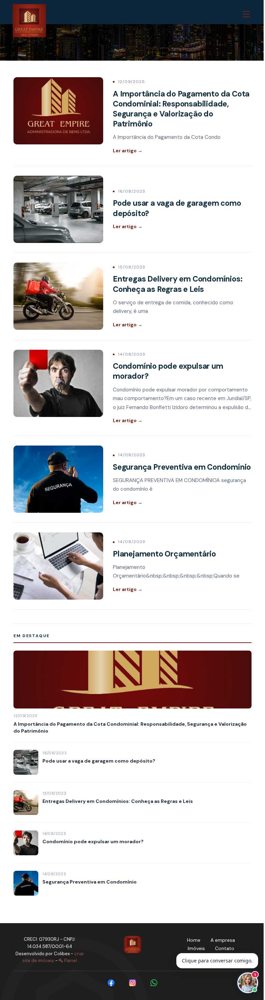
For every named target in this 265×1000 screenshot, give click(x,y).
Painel (70, 960)
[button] (247, 14)
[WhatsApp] (154, 983)
